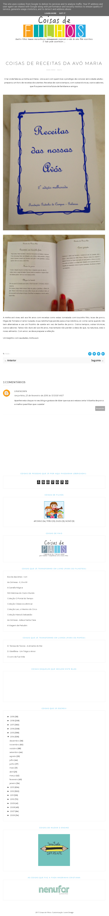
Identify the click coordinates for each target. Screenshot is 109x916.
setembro (14, 752)
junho (12, 764)
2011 (12, 795)
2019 (12, 716)
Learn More (50, 13)
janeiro (13, 783)
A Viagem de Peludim (17, 625)
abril (11, 772)
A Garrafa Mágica (15, 587)
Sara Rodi (51, 70)
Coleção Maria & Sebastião (19, 614)
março (13, 775)
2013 (12, 787)
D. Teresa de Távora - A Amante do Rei (24, 646)
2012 (12, 791)
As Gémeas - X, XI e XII (17, 582)
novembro (14, 744)
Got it (62, 13)
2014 (12, 736)
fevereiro (14, 779)
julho (12, 760)
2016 (12, 728)
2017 (12, 725)
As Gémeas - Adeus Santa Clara (21, 620)
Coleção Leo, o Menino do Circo (22, 609)
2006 (12, 815)
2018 (12, 720)
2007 (12, 811)
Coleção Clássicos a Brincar (20, 604)
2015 (12, 732)
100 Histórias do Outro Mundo (20, 593)
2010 (12, 799)
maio (12, 768)
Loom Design (69, 912)
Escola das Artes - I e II (17, 577)
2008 (12, 807)
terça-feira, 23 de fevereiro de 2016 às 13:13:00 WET (39, 395)
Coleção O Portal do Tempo (20, 598)
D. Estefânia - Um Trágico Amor (21, 651)
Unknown (20, 391)
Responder (100, 408)
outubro (13, 748)
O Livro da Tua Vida (16, 657)
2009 (12, 803)
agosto (13, 756)
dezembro (14, 741)
